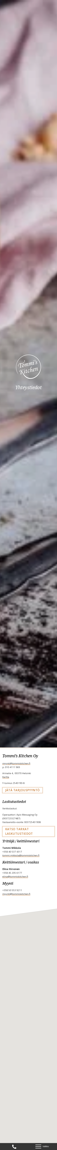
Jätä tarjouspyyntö (22, 790)
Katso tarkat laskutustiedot (19, 831)
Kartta (5, 777)
